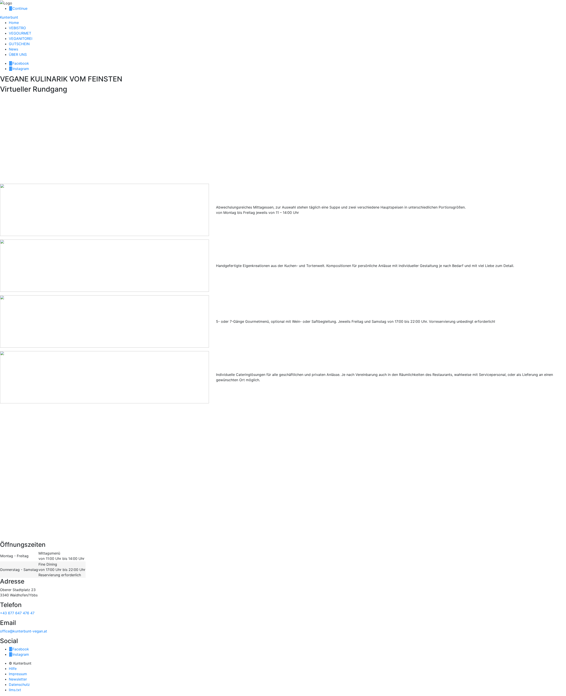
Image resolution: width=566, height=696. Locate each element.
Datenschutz (19, 684)
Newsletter (18, 679)
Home (14, 22)
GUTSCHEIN (19, 44)
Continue (19, 8)
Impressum (18, 674)
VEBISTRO (17, 28)
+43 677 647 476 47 (17, 613)
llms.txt (15, 690)
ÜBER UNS (18, 54)
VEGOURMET (20, 33)
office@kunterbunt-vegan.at (23, 631)
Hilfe (13, 668)
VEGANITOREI (20, 38)
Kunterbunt (9, 17)
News (13, 49)
